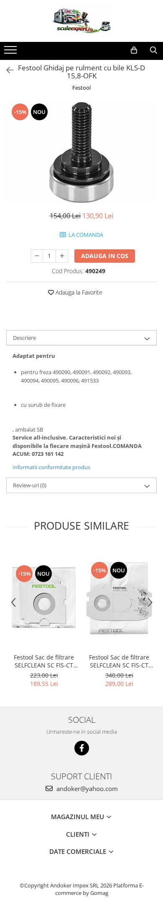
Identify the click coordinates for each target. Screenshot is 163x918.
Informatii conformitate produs (51, 467)
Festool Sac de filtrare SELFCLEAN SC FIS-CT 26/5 (119, 661)
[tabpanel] (81, 152)
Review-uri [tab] (29, 485)
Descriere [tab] (24, 337)
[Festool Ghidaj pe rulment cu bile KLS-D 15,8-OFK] (81, 152)
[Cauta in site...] (153, 50)
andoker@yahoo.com (86, 788)
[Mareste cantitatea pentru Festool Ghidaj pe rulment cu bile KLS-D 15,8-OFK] (62, 256)
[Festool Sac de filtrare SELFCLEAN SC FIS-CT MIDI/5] (43, 597)
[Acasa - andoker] (81, 21)
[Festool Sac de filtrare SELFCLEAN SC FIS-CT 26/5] (119, 598)
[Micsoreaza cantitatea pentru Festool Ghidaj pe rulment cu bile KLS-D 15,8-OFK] (37, 256)
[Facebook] (81, 748)
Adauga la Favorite (78, 292)
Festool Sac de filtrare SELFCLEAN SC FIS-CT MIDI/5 (44, 661)
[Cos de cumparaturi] (134, 50)
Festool (81, 87)
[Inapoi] (6, 70)
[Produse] (11, 52)
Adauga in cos (104, 256)
